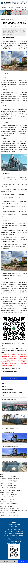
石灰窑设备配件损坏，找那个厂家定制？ (9, 494)
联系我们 (24, 9)
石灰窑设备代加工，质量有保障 (7, 512)
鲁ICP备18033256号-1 (16, 543)
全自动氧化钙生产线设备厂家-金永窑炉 (9, 515)
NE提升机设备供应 (22, 510)
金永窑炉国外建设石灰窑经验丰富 (8, 497)
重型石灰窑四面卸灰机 (5, 490)
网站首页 (4, 7)
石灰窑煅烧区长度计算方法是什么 (13, 371)
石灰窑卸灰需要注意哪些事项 (7, 492)
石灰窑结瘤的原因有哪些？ (8, 432)
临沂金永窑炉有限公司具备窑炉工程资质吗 (10, 508)
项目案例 (17, 9)
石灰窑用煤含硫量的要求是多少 (12, 368)
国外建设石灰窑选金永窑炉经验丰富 (8, 503)
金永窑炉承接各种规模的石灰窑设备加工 (11, 414)
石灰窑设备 (17, 7)
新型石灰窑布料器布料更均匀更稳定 (10, 446)
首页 (7, 19)
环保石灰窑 (10, 7)
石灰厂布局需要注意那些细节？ (7, 499)
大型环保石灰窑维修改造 (6, 506)
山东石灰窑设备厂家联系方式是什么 (10, 428)
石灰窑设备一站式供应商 (6, 501)
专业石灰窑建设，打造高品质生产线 (8, 510)
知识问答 (10, 9)
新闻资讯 (24, 7)
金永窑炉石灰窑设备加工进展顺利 (9, 461)
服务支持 (4, 9)
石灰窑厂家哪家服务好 (17, 490)
